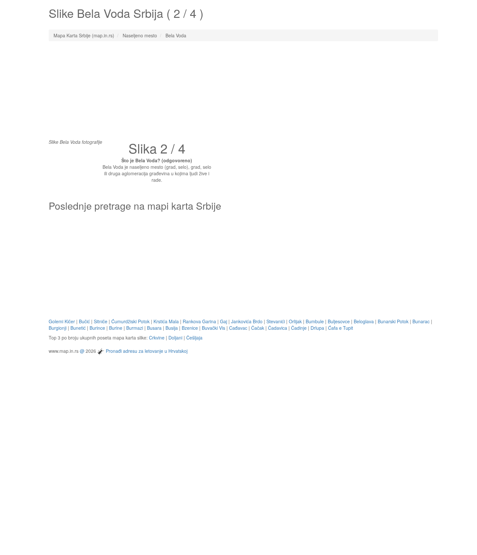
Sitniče (100, 321)
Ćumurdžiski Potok (130, 321)
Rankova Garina (199, 321)
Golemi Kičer (62, 321)
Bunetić (78, 328)
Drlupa (317, 328)
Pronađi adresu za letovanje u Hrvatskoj (147, 350)
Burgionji (58, 328)
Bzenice (190, 328)
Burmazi (134, 328)
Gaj (223, 321)
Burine (115, 328)
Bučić (84, 321)
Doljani (175, 337)
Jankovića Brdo (247, 321)
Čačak (257, 328)
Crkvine (157, 337)
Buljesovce (339, 321)
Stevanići (275, 321)
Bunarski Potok (393, 321)
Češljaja (194, 337)
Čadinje (299, 328)
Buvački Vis (213, 328)
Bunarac (421, 321)
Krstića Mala (166, 321)
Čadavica (277, 328)
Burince (97, 328)
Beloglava (364, 321)
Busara (154, 328)
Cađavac (238, 328)
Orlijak (295, 321)
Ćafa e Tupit (340, 328)
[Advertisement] (238, 93)
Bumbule (315, 321)
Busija (171, 328)
